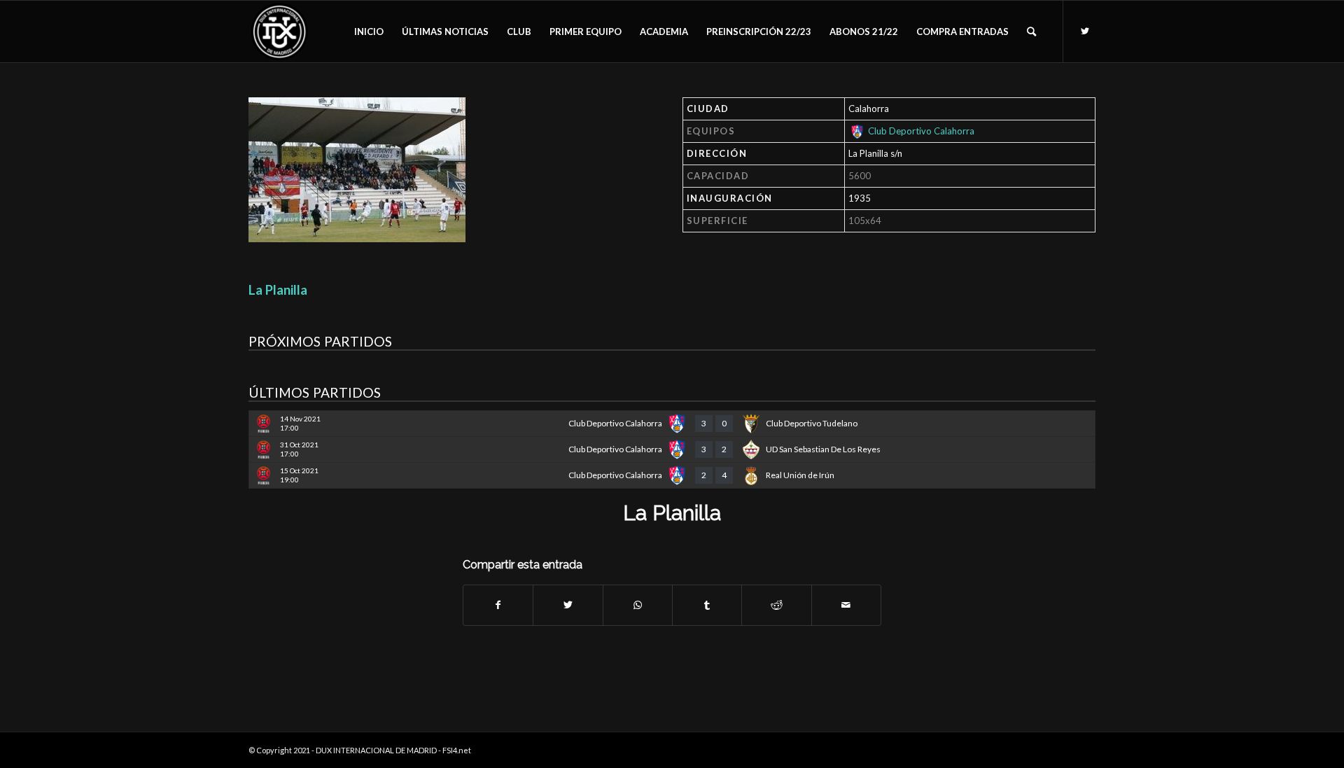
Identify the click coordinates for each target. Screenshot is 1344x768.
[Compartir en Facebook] (498, 604)
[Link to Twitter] (1085, 30)
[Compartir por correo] (846, 604)
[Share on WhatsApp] (637, 604)
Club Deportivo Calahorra (921, 131)
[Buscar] (1031, 31)
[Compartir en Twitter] (567, 604)
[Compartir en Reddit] (776, 604)
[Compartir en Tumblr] (707, 604)
